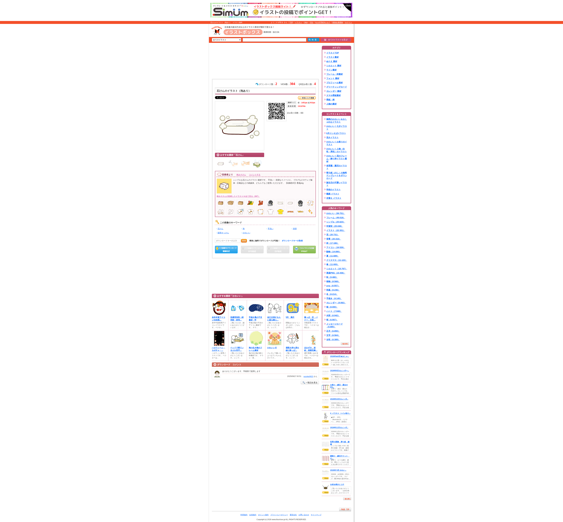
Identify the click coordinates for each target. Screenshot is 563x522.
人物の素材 (331, 104)
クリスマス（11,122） (336, 260)
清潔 (295, 229)
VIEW (325, 364)
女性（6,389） (333, 339)
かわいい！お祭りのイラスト (336, 143)
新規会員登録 (337, 22)
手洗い (270, 229)
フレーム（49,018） (335, 217)
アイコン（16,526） (335, 247)
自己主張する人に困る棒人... (274, 318)
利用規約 (243, 515)
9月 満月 (290, 317)
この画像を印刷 (304, 249)
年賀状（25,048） (334, 226)
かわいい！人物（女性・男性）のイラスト (336, 150)
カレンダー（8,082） (336, 302)
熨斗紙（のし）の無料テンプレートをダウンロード (336, 175)
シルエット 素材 (333, 65)
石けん (220, 229)
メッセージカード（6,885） (334, 325)
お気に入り (307, 98)
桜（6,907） (332, 320)
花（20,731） (332, 234)
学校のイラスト (333, 189)
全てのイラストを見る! (337, 40)
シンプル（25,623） (335, 222)
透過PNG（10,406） (335, 273)
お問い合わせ (304, 515)
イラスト (298, 22)
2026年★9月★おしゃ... (339, 356)
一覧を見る (345, 343)
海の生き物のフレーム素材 (255, 349)
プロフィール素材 (334, 82)
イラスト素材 (332, 57)
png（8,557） (333, 285)
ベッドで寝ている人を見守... (237, 349)
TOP (291, 22)
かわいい (246, 233)
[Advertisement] (195, 69)
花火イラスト (332, 137)
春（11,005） (332, 264)
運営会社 (293, 515)
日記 (311, 22)
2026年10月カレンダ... (339, 399)
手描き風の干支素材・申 (255, 318)
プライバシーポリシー (279, 515)
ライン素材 (331, 70)
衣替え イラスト (333, 198)
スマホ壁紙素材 (333, 95)
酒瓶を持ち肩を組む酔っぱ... (292, 349)
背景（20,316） (333, 239)
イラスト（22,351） (335, 230)
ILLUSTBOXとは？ (322, 22)
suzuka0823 (308, 376)
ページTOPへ (345, 509)
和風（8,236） (333, 290)
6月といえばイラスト (336, 133)
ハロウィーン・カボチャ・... (218, 349)
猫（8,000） (332, 307)
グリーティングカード (336, 87)
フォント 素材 (332, 78)
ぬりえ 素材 (331, 61)
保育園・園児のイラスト (336, 167)
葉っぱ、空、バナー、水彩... (311, 318)
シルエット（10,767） (336, 268)
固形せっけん (223, 233)
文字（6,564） (333, 335)
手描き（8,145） (334, 298)
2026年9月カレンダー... (339, 371)
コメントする (254, 175)
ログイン (348, 22)
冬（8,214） (332, 294)
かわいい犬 (272, 348)
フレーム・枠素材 (334, 74)
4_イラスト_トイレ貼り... (340, 413)
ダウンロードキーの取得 (292, 241)
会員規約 (252, 515)
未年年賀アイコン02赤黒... (218, 318)
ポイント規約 (263, 515)
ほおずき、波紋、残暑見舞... (310, 349)
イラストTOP (332, 53)
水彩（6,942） (333, 315)
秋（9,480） (332, 277)
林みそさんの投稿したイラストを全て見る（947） (238, 196)
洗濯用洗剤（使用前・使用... (237, 318)
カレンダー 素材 (333, 91)
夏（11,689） (332, 256)
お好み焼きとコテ (337, 484)
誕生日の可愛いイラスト (336, 183)
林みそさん (241, 175)
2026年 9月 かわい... (338, 470)
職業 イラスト (332, 194)
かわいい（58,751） (335, 213)
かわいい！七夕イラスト (336, 127)
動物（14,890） (333, 251)
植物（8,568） (333, 281)
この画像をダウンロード (226, 249)
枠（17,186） (332, 243)
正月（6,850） (333, 331)
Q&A (306, 22)
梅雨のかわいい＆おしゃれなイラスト (336, 120)
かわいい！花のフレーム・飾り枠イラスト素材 (336, 159)
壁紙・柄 (330, 99)
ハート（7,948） (334, 311)
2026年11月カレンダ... (339, 427)
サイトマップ (316, 515)
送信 (244, 241)
